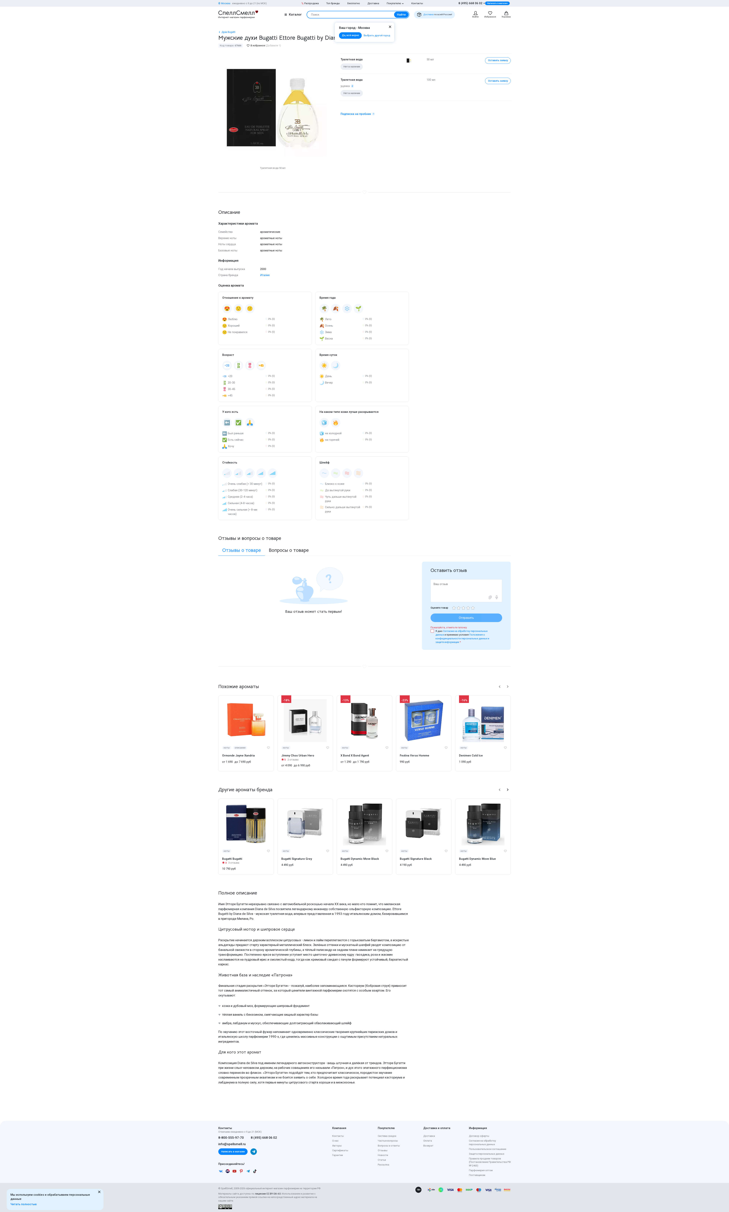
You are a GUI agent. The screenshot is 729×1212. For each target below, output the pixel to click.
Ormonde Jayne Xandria (238, 755)
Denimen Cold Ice (471, 755)
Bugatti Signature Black (416, 859)
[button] (500, 687)
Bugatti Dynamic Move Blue (477, 859)
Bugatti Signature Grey (296, 859)
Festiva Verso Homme (414, 755)
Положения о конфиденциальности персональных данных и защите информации (462, 638)
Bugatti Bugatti (232, 859)
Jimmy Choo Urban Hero (297, 755)
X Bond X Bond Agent (355, 755)
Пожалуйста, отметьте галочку (449, 627)
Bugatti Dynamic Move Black (360, 859)
